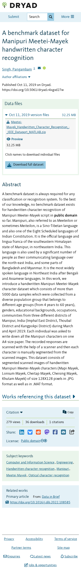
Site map (63, 548)
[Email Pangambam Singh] (39, 68)
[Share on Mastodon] (46, 432)
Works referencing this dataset (36, 397)
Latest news (42, 556)
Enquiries (13, 556)
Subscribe (71, 556)
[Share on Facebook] (55, 432)
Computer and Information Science (30, 462)
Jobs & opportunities (42, 565)
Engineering (64, 462)
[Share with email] (63, 432)
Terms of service (65, 539)
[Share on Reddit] (38, 432)
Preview (17, 139)
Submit (13, 17)
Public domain (30, 441)
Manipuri (62, 469)
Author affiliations (14, 77)
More (65, 17)
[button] (40, 115)
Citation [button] (12, 412)
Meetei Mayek (16, 475)
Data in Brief (51, 497)
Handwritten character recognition (30, 469)
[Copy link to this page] (72, 432)
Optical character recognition (48, 475)
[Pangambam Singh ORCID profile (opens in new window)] (44, 68)
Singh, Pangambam (17, 69)
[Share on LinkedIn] (21, 432)
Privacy (9, 539)
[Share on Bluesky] (30, 432)
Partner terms (21, 548)
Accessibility (34, 539)
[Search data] (50, 17)
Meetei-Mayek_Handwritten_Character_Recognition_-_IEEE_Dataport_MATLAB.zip (38, 127)
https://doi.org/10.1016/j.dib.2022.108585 (40, 502)
